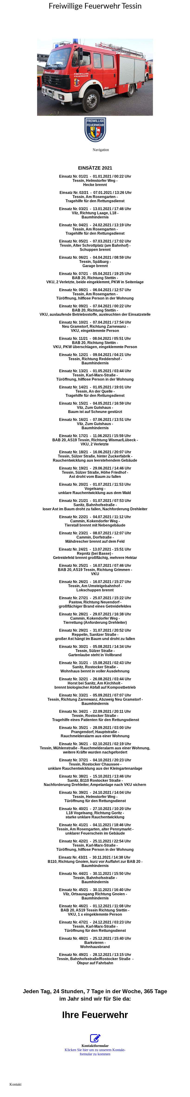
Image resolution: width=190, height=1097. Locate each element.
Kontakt (15, 1084)
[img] (95, 58)
